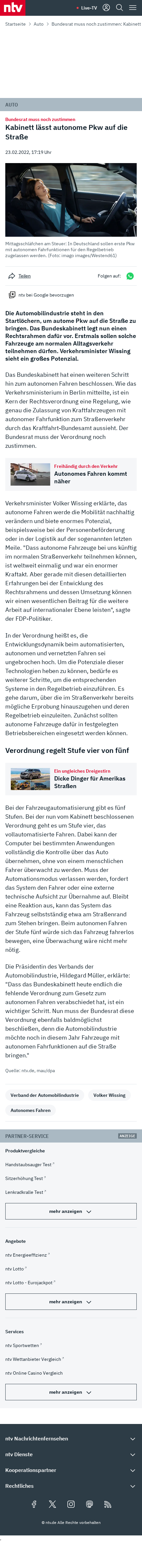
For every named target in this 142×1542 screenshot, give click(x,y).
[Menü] (133, 8)
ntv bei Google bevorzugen (46, 295)
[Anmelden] (106, 8)
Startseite (15, 24)
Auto (39, 24)
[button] (71, 210)
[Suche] (120, 8)
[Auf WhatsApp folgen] (130, 276)
